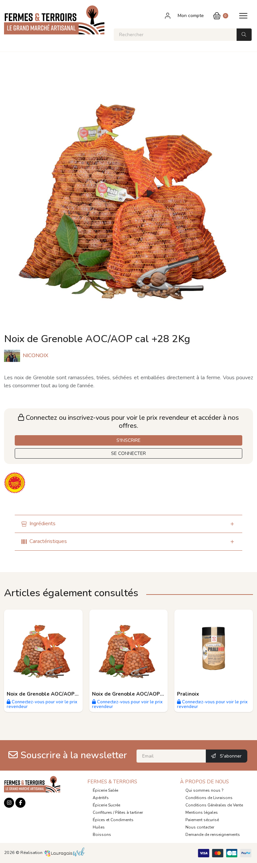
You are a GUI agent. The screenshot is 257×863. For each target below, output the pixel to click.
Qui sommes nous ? (204, 790)
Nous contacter (199, 827)
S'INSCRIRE (128, 440)
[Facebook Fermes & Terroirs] (20, 803)
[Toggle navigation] (243, 15)
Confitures (102, 812)
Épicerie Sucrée (106, 805)
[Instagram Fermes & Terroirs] (9, 803)
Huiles (99, 827)
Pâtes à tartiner (129, 812)
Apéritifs (101, 797)
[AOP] (15, 482)
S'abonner (230, 756)
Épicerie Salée (105, 790)
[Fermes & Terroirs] (54, 22)
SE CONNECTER (128, 453)
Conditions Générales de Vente (214, 805)
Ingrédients (42, 523)
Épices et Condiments (113, 819)
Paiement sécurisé (202, 819)
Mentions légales (201, 812)
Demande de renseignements (212, 834)
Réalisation (32, 853)
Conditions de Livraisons (209, 797)
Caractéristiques (48, 541)
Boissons (102, 834)
